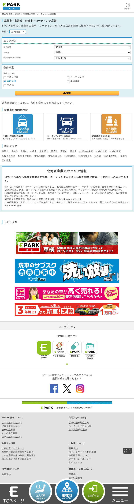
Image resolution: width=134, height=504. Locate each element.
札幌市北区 (101, 151)
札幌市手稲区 (25, 156)
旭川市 (73, 151)
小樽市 (33, 151)
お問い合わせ (75, 477)
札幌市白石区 (55, 156)
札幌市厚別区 (8, 156)
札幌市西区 (70, 156)
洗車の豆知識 (8, 429)
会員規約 (6, 474)
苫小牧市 (6, 160)
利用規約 (73, 448)
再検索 (67, 93)
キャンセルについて (12, 436)
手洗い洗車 (12, 77)
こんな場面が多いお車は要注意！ (19, 455)
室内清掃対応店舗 (78, 429)
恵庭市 (64, 151)
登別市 (123, 156)
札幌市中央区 (86, 151)
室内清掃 (11, 81)
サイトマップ (75, 462)
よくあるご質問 (10, 433)
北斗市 (14, 151)
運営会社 (73, 474)
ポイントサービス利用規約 (82, 452)
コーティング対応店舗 (80, 426)
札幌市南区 (115, 151)
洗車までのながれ (11, 426)
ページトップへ (67, 327)
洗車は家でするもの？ (13, 448)
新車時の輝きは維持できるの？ (18, 452)
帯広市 (54, 151)
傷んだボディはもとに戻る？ (16, 459)
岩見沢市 (44, 151)
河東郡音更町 (111, 156)
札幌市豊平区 (85, 156)
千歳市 (24, 151)
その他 (10, 85)
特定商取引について (79, 455)
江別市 (98, 156)
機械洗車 (75, 81)
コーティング (77, 77)
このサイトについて (12, 422)
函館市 (5, 151)
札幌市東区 (40, 156)
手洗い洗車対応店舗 (79, 422)
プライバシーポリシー (80, 459)
